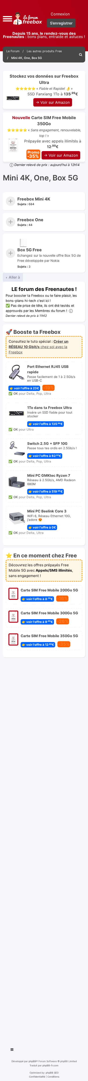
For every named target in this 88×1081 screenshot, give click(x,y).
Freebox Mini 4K (33, 199)
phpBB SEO (52, 1072)
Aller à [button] (14, 277)
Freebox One (30, 219)
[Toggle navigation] (12, 1050)
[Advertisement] (44, 850)
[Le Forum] (26, 18)
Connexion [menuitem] (60, 14)
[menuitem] (81, 54)
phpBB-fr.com (50, 1065)
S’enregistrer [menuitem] (61, 23)
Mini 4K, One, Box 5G (40, 177)
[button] (7, 18)
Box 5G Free (29, 249)
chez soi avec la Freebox (38, 346)
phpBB (32, 1061)
